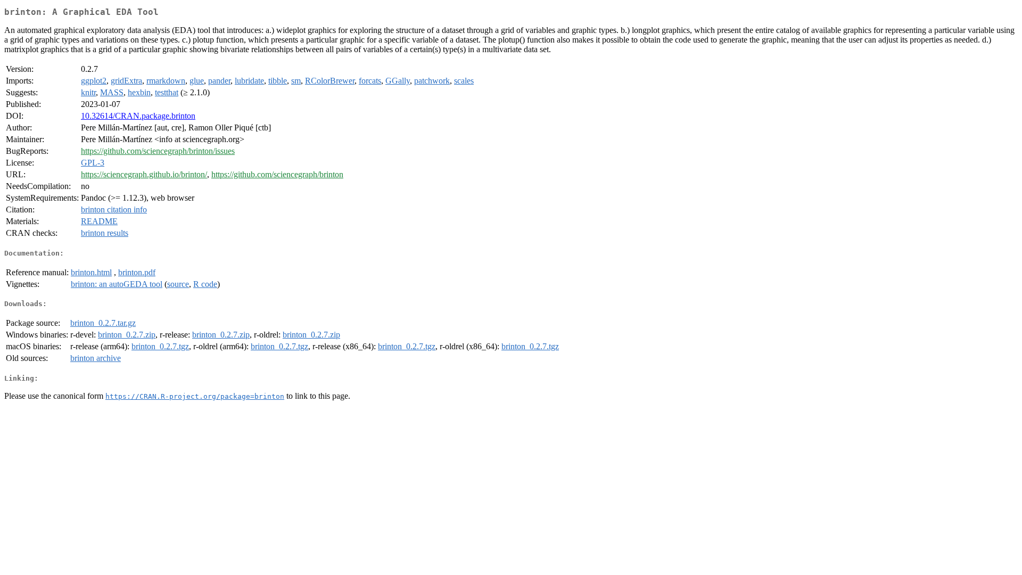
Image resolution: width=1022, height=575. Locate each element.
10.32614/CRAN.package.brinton (138, 115)
